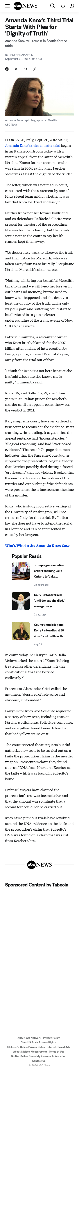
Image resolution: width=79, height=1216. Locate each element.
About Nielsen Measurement (30, 1051)
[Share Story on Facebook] (7, 69)
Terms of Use (56, 1051)
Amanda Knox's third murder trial (33, 145)
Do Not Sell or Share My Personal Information (38, 1056)
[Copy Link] (34, 69)
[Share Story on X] (16, 69)
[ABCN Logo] (25, 6)
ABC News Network (29, 1038)
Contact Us (38, 1061)
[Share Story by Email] (25, 69)
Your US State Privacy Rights (38, 1042)
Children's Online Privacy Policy (26, 1047)
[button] (7, 6)
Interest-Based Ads (58, 1047)
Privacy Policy (51, 1038)
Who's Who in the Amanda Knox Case (37, 545)
